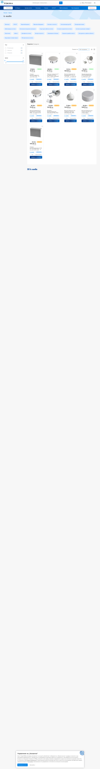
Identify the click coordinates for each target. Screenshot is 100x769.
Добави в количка (36, 84)
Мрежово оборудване (38, 24)
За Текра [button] (17, 8)
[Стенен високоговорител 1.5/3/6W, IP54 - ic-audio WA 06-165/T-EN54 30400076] (36, 59)
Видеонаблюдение (25, 24)
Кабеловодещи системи (10, 28)
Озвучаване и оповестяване (11, 37)
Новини (46, 8)
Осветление (7, 33)
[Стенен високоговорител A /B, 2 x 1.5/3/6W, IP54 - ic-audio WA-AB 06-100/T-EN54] (36, 132)
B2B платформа (64, 8)
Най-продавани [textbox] (83, 49)
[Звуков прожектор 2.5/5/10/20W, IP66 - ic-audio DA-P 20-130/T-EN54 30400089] (87, 59)
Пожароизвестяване (79, 24)
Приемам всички (22, 765)
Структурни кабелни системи (46, 28)
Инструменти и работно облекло (86, 33)
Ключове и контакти (52, 24)
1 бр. (32, 81)
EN (94, 2)
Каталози (38, 8)
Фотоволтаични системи (27, 37)
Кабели (16, 33)
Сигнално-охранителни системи (64, 28)
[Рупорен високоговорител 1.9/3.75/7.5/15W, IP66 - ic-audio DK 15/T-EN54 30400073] (53, 96)
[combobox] (84, 49)
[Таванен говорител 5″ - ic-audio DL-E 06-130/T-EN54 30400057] (53, 59)
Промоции (92, 8)
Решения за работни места (68, 33)
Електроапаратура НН (66, 24)
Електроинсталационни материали (28, 28)
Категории (9, 8)
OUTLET (54, 8)
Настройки (32, 765)
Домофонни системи (26, 33)
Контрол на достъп (39, 33)
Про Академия (75, 8)
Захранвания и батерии (53, 33)
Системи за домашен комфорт (83, 28)
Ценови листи (28, 8)
